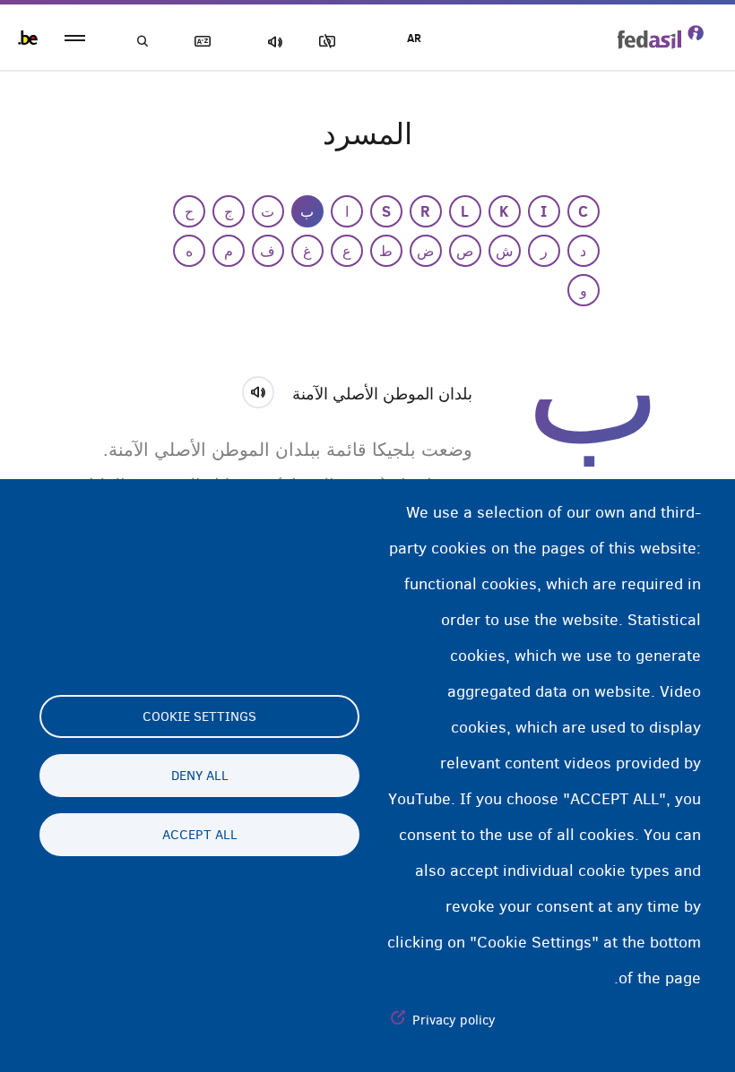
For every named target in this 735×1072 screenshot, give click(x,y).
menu (75, 38)
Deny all (200, 776)
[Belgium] (28, 37)
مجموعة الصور (330, 41)
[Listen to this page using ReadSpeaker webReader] (264, 389)
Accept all (200, 835)
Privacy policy (454, 1020)
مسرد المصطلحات (206, 41)
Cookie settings (199, 716)
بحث (143, 41)
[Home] (661, 36)
